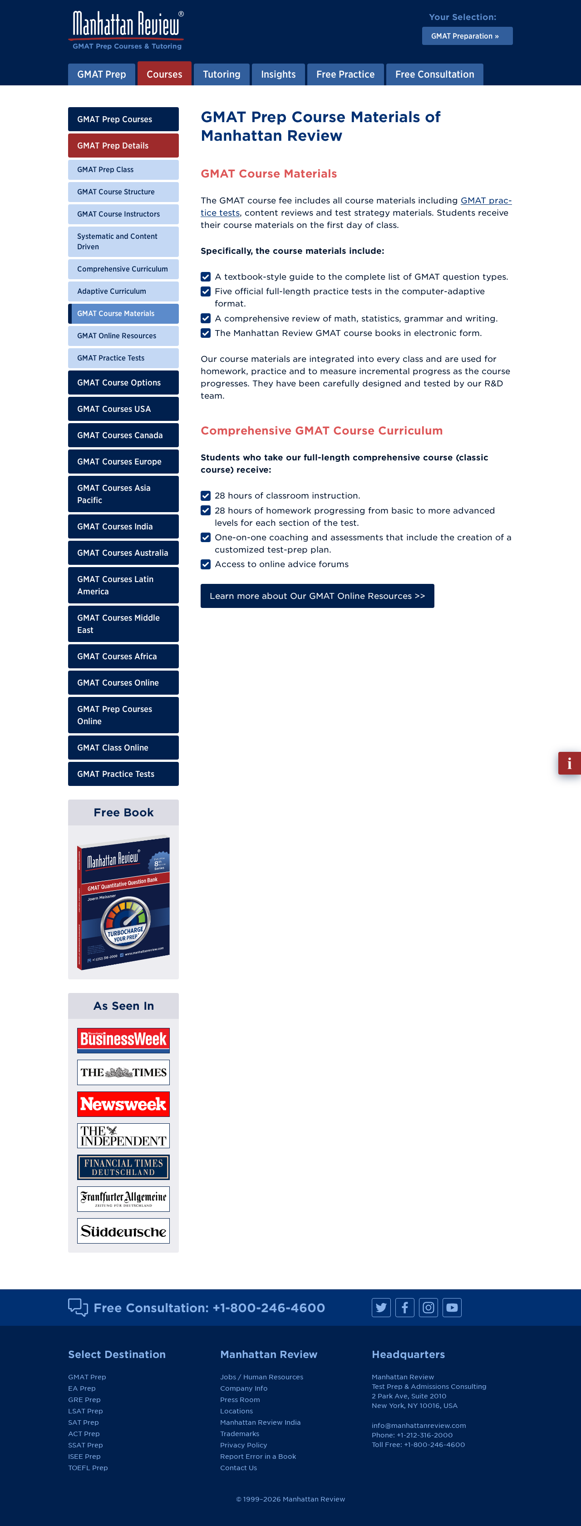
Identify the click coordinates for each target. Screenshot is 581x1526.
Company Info (244, 1388)
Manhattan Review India (260, 1422)
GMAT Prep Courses (114, 119)
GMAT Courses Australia (122, 553)
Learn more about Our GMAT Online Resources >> (317, 596)
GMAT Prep (101, 74)
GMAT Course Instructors (118, 214)
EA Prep (82, 1388)
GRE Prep (84, 1399)
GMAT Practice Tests (110, 358)
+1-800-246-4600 (268, 1307)
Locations (236, 1411)
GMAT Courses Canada (120, 435)
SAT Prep (83, 1422)
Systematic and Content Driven (117, 241)
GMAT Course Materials (115, 313)
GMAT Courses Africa (117, 656)
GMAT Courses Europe (119, 461)
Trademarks (239, 1433)
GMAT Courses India (115, 526)
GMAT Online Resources (116, 335)
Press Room (240, 1399)
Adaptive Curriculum (111, 291)
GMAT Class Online (112, 747)
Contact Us (238, 1468)
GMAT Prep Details (112, 145)
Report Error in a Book (258, 1456)
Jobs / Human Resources (261, 1377)
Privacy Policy (243, 1445)
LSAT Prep (85, 1411)
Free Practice (345, 74)
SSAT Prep (85, 1445)
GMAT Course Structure (116, 192)
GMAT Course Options (119, 382)
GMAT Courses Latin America (115, 585)
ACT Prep (84, 1433)
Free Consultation (434, 74)
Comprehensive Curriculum (122, 269)
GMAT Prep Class (105, 169)
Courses (164, 74)
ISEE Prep (84, 1456)
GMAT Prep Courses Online (114, 715)
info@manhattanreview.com (419, 1425)
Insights (278, 74)
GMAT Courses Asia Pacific (114, 494)
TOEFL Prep (88, 1468)
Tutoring (222, 74)
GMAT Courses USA (114, 409)
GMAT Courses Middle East (118, 624)
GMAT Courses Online (118, 682)
